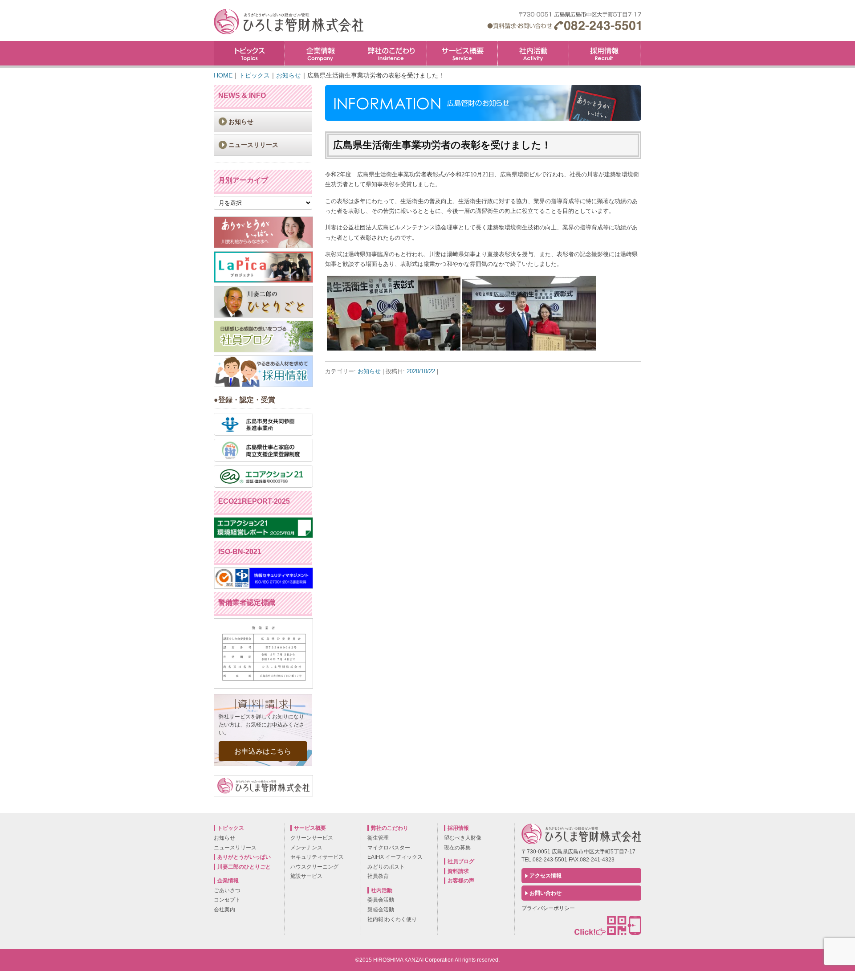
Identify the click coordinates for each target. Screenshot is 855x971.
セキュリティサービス (317, 857)
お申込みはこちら (262, 751)
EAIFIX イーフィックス (395, 857)
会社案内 (224, 909)
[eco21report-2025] (263, 535)
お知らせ (369, 371)
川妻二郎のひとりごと (244, 867)
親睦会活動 (380, 909)
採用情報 (458, 828)
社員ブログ (461, 861)
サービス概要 (462, 53)
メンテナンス (306, 848)
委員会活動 (380, 900)
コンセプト (227, 900)
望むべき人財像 (462, 838)
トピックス (249, 53)
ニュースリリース (253, 144)
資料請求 (458, 871)
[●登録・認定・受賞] (263, 433)
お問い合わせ (545, 893)
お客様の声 (461, 880)
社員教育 (378, 876)
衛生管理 (378, 838)
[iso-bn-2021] (263, 586)
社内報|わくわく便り (392, 919)
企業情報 (320, 53)
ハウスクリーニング (314, 867)
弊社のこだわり (391, 53)
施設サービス (306, 876)
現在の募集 (457, 848)
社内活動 (533, 53)
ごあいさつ (227, 890)
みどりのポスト (386, 867)
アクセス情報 (545, 876)
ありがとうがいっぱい (244, 857)
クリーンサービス (311, 838)
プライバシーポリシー (548, 908)
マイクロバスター (388, 848)
